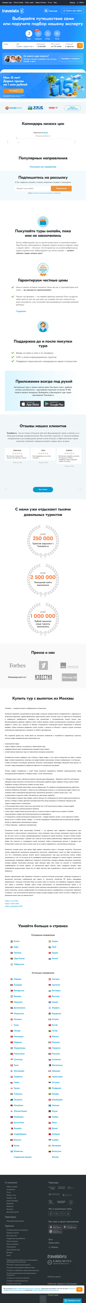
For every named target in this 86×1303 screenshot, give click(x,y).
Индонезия (19, 1014)
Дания (55, 1129)
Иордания (56, 1014)
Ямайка (55, 1094)
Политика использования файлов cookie (21, 1268)
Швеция (55, 1106)
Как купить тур (12, 1236)
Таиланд (17, 953)
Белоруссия (19, 991)
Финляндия (19, 1071)
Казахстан (18, 1151)
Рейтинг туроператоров (72, 108)
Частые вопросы (12, 1241)
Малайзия (18, 1106)
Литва (54, 1031)
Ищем (46, 133)
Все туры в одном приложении (64, 1222)
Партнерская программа (15, 1221)
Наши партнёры (12, 1201)
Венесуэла (56, 1151)
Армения (56, 985)
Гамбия (55, 1117)
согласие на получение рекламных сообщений (46, 193)
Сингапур (18, 1060)
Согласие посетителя (14, 1284)
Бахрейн (18, 1129)
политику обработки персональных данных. (45, 1290)
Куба (16, 947)
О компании (11, 1189)
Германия (18, 1002)
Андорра (18, 985)
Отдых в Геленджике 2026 (13, 906)
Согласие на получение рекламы (18, 1278)
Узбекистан (19, 964)
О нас (9, 1192)
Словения (56, 1060)
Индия (55, 941)
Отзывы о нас (11, 1198)
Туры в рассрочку (13, 1244)
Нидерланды (19, 1048)
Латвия (17, 1031)
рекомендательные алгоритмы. (32, 1288)
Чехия (16, 1083)
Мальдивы (18, 1037)
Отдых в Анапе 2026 (12, 904)
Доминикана (19, 1008)
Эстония (55, 1083)
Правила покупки (13, 1233)
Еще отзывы (43, 489)
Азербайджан (20, 1134)
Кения (54, 1111)
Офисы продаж (12, 1187)
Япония (55, 1157)
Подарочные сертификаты (16, 1238)
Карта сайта (54, 1243)
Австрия (55, 979)
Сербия (55, 1140)
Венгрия (17, 997)
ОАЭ (54, 947)
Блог (51, 1240)
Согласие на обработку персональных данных (23, 1270)
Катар (16, 1146)
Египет (17, 941)
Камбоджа (18, 1117)
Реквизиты (10, 1204)
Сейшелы (18, 1094)
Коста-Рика (19, 1123)
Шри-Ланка (19, 959)
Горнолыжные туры (13, 1250)
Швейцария (57, 1100)
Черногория (57, 1077)
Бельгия (17, 1140)
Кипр (16, 1025)
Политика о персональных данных (18, 1265)
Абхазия (17, 979)
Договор (9, 1252)
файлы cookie (17, 1288)
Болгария (56, 991)
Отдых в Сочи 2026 (11, 901)
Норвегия (56, 1048)
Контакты (10, 1209)
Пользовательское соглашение (17, 1230)
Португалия (19, 1054)
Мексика (56, 1042)
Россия (55, 959)
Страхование (11, 1247)
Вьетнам (56, 997)
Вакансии (10, 1206)
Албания (56, 1134)
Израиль (56, 1008)
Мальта (55, 1037)
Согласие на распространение (17, 1281)
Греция (55, 1002)
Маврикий (56, 1088)
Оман (54, 1123)
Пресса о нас (11, 1195)
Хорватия (18, 1077)
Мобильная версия (54, 1277)
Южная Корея (20, 1111)
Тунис (16, 1065)
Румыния (56, 1054)
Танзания (18, 1100)
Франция (56, 1071)
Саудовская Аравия (23, 1157)
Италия (55, 1019)
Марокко (18, 1042)
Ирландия (56, 1146)
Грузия (17, 1088)
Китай (54, 1025)
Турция (55, 953)
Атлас (9, 1255)
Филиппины (57, 1065)
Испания (18, 1019)
